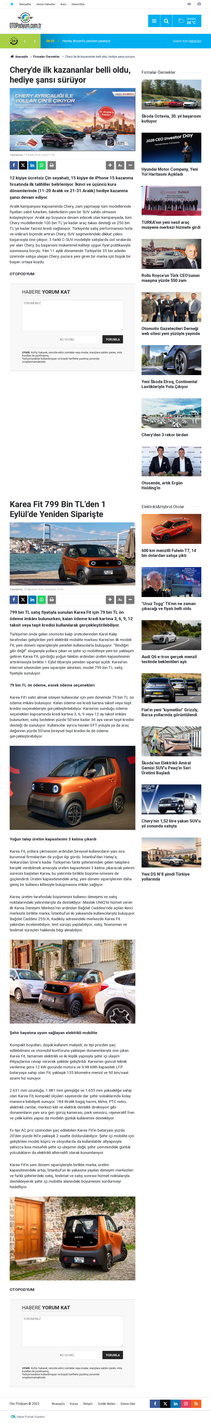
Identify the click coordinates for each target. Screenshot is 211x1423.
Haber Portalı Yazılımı (31, 1416)
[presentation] (24, 41)
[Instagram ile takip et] (186, 1404)
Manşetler (25, 4)
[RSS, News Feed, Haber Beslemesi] (196, 1404)
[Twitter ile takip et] (165, 1404)
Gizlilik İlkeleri (106, 1404)
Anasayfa (21, 56)
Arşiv (63, 4)
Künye (74, 1404)
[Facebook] (14, 165)
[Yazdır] (52, 165)
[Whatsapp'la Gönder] (42, 165)
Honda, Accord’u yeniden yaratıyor (86, 41)
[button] (110, 165)
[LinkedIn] (32, 165)
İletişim (88, 1404)
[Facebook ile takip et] (155, 1404)
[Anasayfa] (12, 4)
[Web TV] (189, 4)
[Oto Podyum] (25, 21)
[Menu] (154, 21)
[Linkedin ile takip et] (175, 1404)
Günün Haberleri (45, 4)
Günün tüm (187, 41)
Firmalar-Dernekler (46, 56)
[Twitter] (23, 165)
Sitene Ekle (78, 4)
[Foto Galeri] (199, 4)
